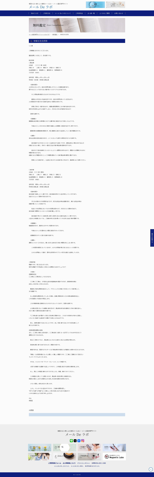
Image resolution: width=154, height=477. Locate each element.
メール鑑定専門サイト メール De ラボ (39, 34)
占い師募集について (69, 463)
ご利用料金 (79, 13)
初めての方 (34, 13)
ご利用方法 (46, 13)
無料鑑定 (54, 34)
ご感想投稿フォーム (54, 463)
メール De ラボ (41, 7)
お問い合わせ (118, 13)
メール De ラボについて (63, 13)
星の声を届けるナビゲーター (92, 466)
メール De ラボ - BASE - (77, 466)
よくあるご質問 (104, 13)
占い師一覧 (91, 13)
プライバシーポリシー (83, 463)
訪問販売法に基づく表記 (99, 463)
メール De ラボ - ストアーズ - (61, 466)
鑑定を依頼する (152, 238)
